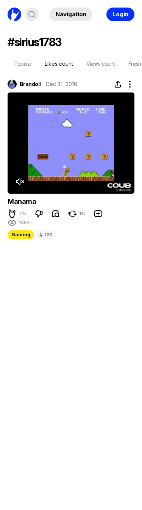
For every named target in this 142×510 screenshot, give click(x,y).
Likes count (59, 63)
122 (45, 234)
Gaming (20, 234)
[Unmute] (20, 182)
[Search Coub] (32, 14)
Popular (23, 63)
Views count (100, 63)
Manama (22, 201)
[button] (12, 213)
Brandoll (30, 84)
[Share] (117, 84)
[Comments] (55, 213)
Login (120, 14)
